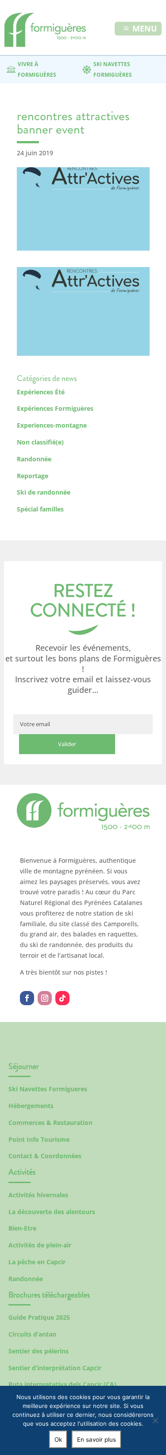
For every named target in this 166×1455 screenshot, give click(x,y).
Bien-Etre (22, 1228)
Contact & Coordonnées (44, 1156)
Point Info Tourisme (38, 1139)
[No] (155, 1420)
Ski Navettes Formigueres (47, 1089)
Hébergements (31, 1105)
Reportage (32, 476)
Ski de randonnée (43, 492)
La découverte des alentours (51, 1211)
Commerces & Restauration (50, 1122)
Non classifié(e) (40, 442)
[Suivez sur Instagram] (45, 998)
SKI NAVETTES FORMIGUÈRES (112, 69)
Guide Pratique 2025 (39, 1317)
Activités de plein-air (39, 1245)
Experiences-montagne (52, 425)
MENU (144, 28)
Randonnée (34, 459)
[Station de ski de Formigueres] (83, 827)
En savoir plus (96, 1439)
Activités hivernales (38, 1195)
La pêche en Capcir (37, 1262)
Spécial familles (40, 509)
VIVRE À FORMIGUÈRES (37, 69)
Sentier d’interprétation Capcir (54, 1368)
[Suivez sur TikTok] (62, 998)
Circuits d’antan (32, 1334)
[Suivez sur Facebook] (27, 998)
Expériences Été (41, 392)
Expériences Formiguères (55, 408)
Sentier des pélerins (38, 1351)
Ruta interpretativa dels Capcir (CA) (62, 1384)
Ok (58, 1439)
